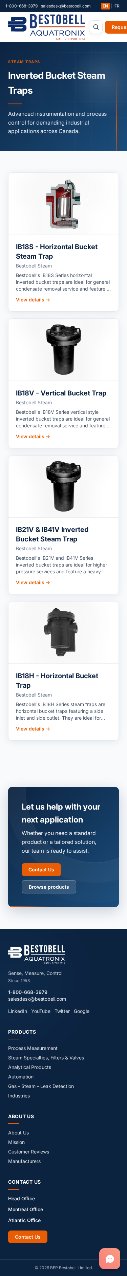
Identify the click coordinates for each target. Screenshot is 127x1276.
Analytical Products (29, 1067)
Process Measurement (33, 1048)
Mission (16, 1142)
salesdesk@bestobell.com (66, 5)
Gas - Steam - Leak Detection (41, 1086)
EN (105, 5)
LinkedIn (17, 1011)
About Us (18, 1132)
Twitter (62, 1011)
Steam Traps (24, 61)
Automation (21, 1076)
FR (117, 5)
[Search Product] (96, 27)
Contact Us (41, 869)
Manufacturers (24, 1161)
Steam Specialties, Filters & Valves (46, 1057)
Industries (19, 1095)
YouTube (40, 1011)
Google (81, 1011)
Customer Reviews (28, 1151)
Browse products (49, 887)
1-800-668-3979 (21, 5)
